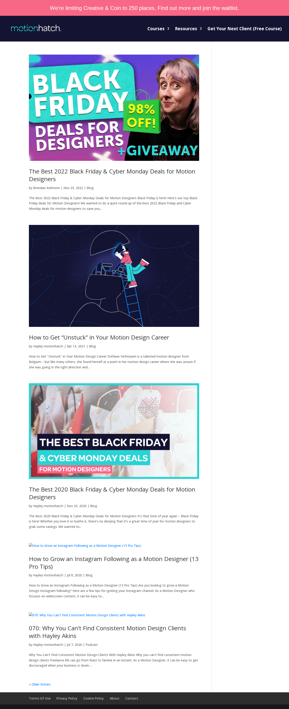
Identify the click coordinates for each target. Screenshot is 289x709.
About (114, 698)
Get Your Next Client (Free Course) (244, 29)
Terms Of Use (40, 698)
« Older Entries (40, 684)
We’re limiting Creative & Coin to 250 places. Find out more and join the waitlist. (144, 8)
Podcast (92, 644)
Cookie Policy (93, 698)
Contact (131, 698)
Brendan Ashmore (46, 188)
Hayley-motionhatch (48, 346)
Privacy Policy (66, 698)
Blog (90, 188)
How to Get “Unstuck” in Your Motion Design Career (99, 337)
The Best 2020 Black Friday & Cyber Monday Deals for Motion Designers (112, 493)
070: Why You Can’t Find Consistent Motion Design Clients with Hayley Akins (107, 632)
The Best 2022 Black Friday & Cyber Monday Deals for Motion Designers (112, 175)
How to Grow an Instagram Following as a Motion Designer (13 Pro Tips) (113, 562)
